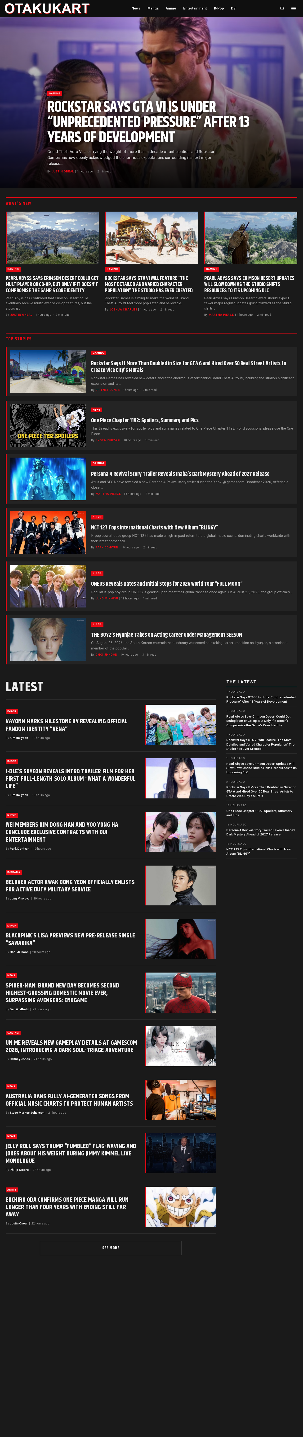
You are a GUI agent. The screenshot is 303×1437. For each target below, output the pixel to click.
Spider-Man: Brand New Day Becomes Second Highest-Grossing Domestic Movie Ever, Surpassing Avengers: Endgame (62, 993)
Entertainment (195, 8)
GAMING (55, 93)
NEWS (97, 409)
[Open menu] (293, 8)
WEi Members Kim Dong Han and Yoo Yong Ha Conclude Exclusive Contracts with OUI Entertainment (62, 832)
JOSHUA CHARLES (123, 309)
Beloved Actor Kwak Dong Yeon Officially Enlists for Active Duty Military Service (70, 886)
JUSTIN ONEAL (63, 171)
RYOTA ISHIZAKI (108, 440)
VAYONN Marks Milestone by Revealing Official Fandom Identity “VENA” (67, 725)
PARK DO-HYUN (107, 547)
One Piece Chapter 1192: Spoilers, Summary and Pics (145, 420)
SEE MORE (111, 1248)
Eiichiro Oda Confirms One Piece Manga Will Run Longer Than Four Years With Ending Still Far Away (67, 1207)
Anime (171, 8)
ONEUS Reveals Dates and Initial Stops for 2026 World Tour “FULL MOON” (167, 584)
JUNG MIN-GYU (107, 598)
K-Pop (219, 8)
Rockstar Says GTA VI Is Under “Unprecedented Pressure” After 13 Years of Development (148, 122)
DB (233, 8)
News (136, 8)
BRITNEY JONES (108, 390)
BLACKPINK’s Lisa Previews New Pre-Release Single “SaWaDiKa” (70, 939)
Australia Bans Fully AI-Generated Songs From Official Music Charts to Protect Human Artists (69, 1100)
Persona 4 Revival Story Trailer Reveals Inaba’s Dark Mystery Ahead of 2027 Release (180, 474)
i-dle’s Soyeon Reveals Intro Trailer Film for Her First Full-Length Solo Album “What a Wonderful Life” (71, 779)
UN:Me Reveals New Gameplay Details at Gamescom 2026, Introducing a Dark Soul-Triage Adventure (71, 1046)
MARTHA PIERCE (221, 314)
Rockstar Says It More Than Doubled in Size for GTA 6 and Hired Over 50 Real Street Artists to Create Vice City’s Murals (188, 367)
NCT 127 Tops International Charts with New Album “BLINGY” (154, 528)
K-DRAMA (13, 872)
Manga (153, 8)
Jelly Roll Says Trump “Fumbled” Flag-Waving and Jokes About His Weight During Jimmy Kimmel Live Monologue (71, 1153)
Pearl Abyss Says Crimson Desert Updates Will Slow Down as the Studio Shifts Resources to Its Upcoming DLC (249, 284)
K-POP (97, 517)
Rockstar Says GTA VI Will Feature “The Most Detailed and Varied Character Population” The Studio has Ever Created (149, 284)
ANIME (11, 1189)
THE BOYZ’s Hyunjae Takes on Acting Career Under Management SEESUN (166, 635)
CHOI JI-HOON (106, 654)
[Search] (282, 8)
